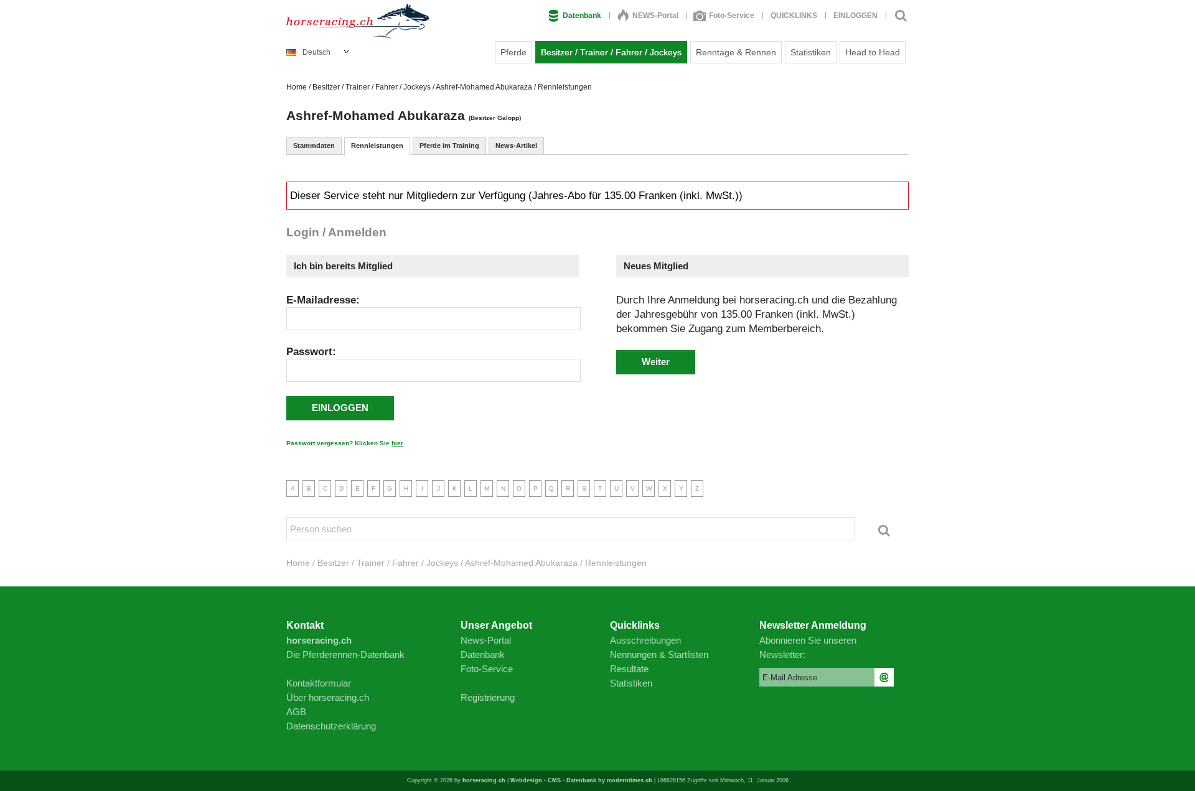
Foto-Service (731, 15)
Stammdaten (314, 145)
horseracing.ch (483, 780)
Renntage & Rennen (736, 52)
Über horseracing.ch (327, 697)
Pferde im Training (449, 145)
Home (296, 87)
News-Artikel (516, 145)
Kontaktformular (318, 683)
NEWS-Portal (655, 15)
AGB (296, 711)
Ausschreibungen (645, 640)
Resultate (629, 669)
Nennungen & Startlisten (659, 654)
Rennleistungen (377, 145)
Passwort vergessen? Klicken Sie (344, 443)
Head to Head (872, 52)
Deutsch (316, 52)
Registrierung (488, 697)
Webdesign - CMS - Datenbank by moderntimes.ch (581, 780)
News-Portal (486, 640)
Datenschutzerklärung (331, 726)
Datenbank (582, 15)
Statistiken (810, 52)
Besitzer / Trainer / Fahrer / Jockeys (611, 52)
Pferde (513, 52)
